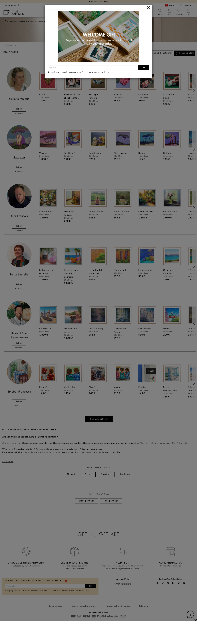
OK (143, 67)
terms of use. (103, 72)
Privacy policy (88, 72)
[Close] (148, 7)
